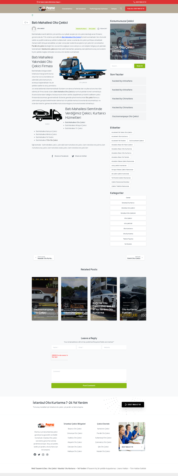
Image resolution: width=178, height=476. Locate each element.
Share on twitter (81, 156)
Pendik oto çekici (38, 46)
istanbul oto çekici (128, 208)
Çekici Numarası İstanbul (120, 182)
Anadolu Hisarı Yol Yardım (120, 157)
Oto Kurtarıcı (128, 228)
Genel (128, 198)
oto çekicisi (128, 223)
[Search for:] (121, 66)
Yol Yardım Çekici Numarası (121, 178)
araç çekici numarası (119, 165)
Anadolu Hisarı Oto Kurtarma (122, 149)
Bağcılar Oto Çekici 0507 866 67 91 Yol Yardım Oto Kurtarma (104, 308)
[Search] (121, 8)
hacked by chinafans (122, 80)
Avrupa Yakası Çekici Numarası (122, 170)
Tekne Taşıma (128, 239)
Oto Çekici (128, 218)
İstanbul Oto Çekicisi (128, 213)
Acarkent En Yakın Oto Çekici (122, 132)
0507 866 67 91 (141, 2)
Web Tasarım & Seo (39, 468)
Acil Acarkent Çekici (136, 141)
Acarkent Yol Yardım (119, 141)
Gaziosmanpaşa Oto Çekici (125, 116)
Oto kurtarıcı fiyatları (129, 311)
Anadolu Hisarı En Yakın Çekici (122, 145)
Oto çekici (89, 97)
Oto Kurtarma (128, 234)
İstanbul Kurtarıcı (128, 203)
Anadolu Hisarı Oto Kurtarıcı (121, 153)
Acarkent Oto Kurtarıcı (120, 136)
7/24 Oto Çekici (52, 140)
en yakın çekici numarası (120, 174)
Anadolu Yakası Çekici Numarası (123, 161)
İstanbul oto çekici (48, 49)
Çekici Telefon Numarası (120, 186)
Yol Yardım (128, 244)
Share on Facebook (61, 156)
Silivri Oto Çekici (73, 312)
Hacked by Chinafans (122, 98)
